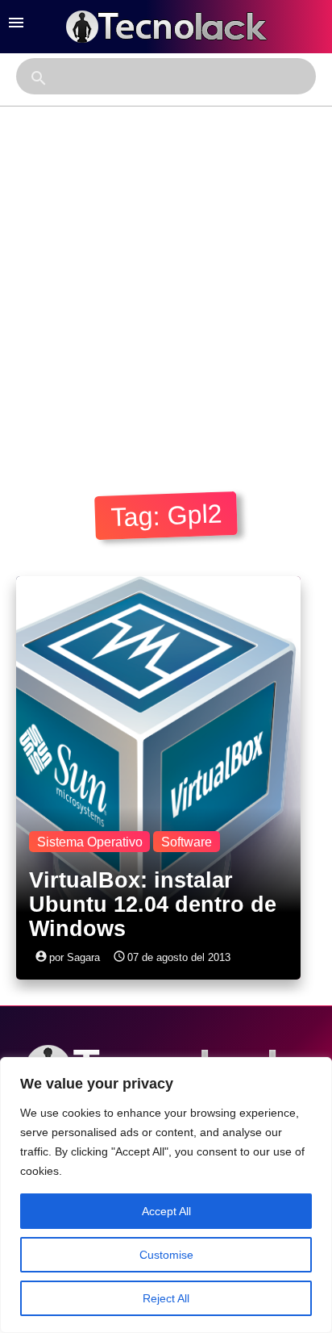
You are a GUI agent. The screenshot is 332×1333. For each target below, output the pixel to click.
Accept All (166, 1211)
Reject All (166, 1298)
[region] (166, 1195)
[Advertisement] (166, 281)
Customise (166, 1254)
